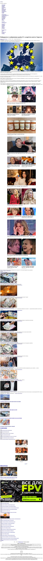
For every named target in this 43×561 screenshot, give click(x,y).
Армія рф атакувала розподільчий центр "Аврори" (7, 296)
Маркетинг (3, 16)
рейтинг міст (9, 270)
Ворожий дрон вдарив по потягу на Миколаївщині (7, 532)
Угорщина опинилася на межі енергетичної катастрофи (10, 401)
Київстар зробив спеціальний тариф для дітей (8, 409)
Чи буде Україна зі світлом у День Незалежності (10, 518)
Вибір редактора (4, 465)
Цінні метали (4, 7)
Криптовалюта (4, 14)
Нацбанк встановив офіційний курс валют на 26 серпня (8, 436)
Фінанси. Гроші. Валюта (18, 297)
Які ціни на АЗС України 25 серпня (5, 527)
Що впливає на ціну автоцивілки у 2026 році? (7, 530)
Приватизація (4, 9)
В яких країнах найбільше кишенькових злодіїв (7, 367)
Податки (3, 28)
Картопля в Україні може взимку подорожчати (7, 437)
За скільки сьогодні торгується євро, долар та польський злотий (9, 507)
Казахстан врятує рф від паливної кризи (6, 430)
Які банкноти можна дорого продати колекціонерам (7, 319)
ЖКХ (3, 19)
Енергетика (3, 10)
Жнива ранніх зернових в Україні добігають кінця (7, 504)
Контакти (3, 21)
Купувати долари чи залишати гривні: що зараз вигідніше (8, 283)
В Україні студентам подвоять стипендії (7, 426)
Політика (3, 26)
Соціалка (3, 33)
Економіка (3, 5)
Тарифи (3, 12)
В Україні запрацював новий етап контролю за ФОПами (8, 391)
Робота (3, 30)
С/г (2, 31)
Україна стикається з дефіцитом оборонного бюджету (8, 529)
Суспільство (4, 17)
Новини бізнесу (4, 22)
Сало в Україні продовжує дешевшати (5, 524)
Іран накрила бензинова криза (4, 431)
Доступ (3, 20)
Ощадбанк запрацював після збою (5, 434)
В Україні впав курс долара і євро (5, 510)
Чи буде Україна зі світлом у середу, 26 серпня (6, 433)
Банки (3, 8)
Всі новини (3, 4)
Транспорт (3, 27)
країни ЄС (5, 270)
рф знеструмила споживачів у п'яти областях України (8, 506)
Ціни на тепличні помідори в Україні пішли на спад (7, 439)
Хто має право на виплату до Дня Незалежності (7, 331)
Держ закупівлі (4, 11)
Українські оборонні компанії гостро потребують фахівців (8, 509)
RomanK (8, 297)
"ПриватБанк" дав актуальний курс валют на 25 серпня (8, 512)
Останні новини (3, 428)
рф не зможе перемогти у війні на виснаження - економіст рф (9, 342)
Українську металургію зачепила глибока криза (7, 526)
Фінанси (3, 6)
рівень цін (1, 270)
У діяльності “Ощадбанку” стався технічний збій (7, 523)
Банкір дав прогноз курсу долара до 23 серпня (7, 355)
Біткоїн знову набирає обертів (4, 503)
